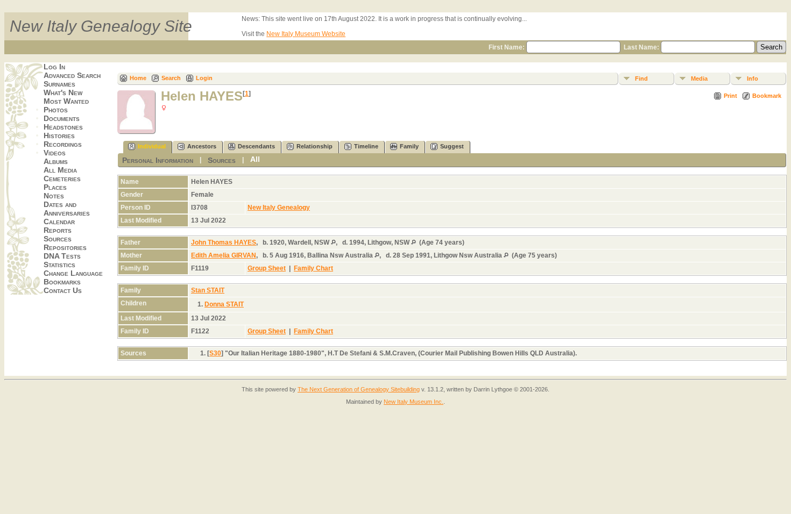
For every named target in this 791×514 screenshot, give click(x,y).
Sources (58, 238)
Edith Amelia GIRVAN (223, 255)
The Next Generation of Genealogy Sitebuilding (359, 389)
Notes (54, 195)
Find (641, 78)
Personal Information (157, 160)
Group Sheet (267, 268)
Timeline (366, 146)
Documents (62, 118)
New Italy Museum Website (305, 34)
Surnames (59, 84)
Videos (55, 152)
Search (171, 78)
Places (55, 187)
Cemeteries (62, 178)
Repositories (65, 247)
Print (730, 95)
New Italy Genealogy (279, 207)
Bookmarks (62, 281)
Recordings (63, 144)
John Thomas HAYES (223, 242)
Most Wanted (66, 101)
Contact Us (63, 290)
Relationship (314, 146)
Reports (58, 230)
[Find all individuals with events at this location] (333, 242)
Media (699, 78)
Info (752, 78)
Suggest (452, 146)
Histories (59, 135)
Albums (56, 161)
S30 (215, 353)
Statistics (59, 264)
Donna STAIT (224, 304)
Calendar (59, 221)
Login (204, 78)
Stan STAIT (207, 290)
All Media (60, 170)
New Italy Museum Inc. (413, 401)
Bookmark (766, 95)
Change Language (73, 273)
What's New (63, 92)
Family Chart (313, 268)
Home (138, 78)
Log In (54, 66)
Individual (152, 146)
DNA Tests (62, 256)
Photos (56, 109)
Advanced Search (72, 75)
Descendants (256, 146)
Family (409, 146)
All (255, 159)
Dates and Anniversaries (67, 208)
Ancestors (201, 146)
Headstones (63, 127)
